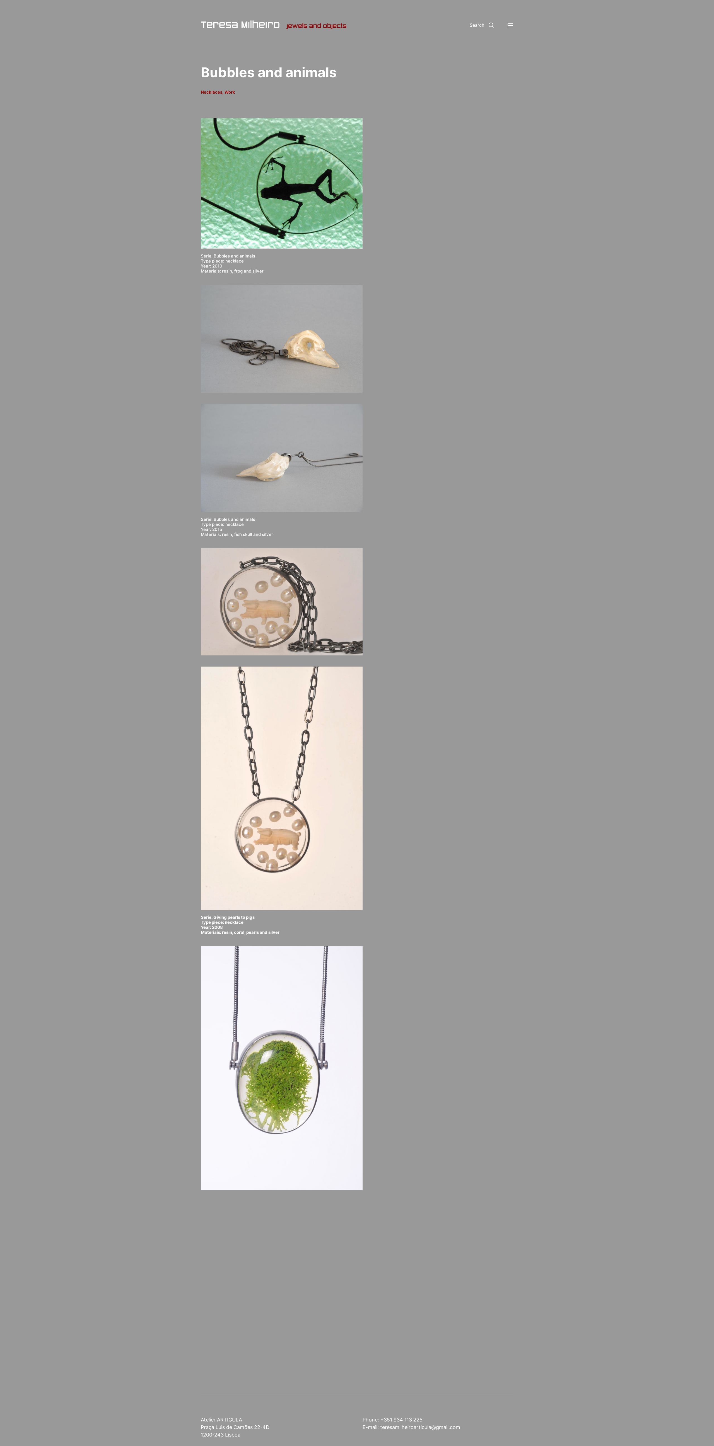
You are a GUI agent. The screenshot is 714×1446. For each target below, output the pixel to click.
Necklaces (211, 92)
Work (230, 92)
